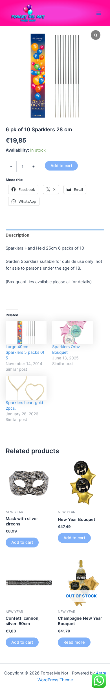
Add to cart (61, 165)
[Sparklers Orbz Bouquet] (72, 332)
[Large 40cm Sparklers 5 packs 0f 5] (26, 332)
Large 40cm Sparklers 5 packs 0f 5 (25, 352)
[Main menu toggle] (98, 13)
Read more (74, 642)
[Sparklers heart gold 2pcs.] (26, 388)
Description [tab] (17, 235)
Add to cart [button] (22, 542)
